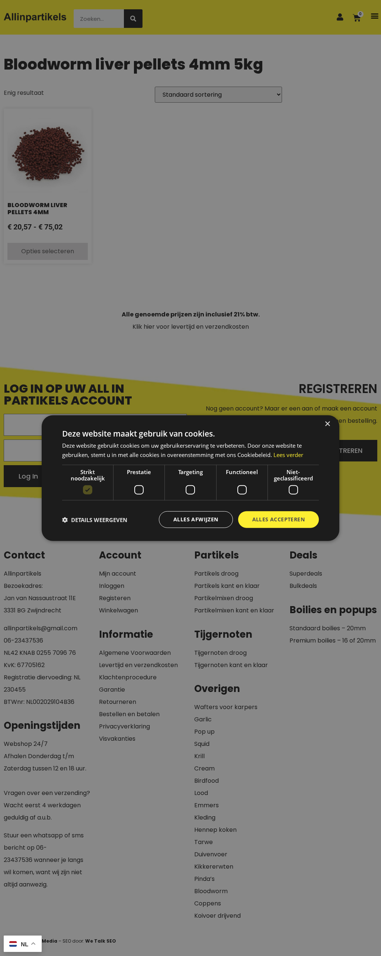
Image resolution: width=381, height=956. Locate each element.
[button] (94, 519)
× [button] (327, 424)
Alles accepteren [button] (278, 519)
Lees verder (288, 454)
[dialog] (190, 478)
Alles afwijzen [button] (195, 519)
